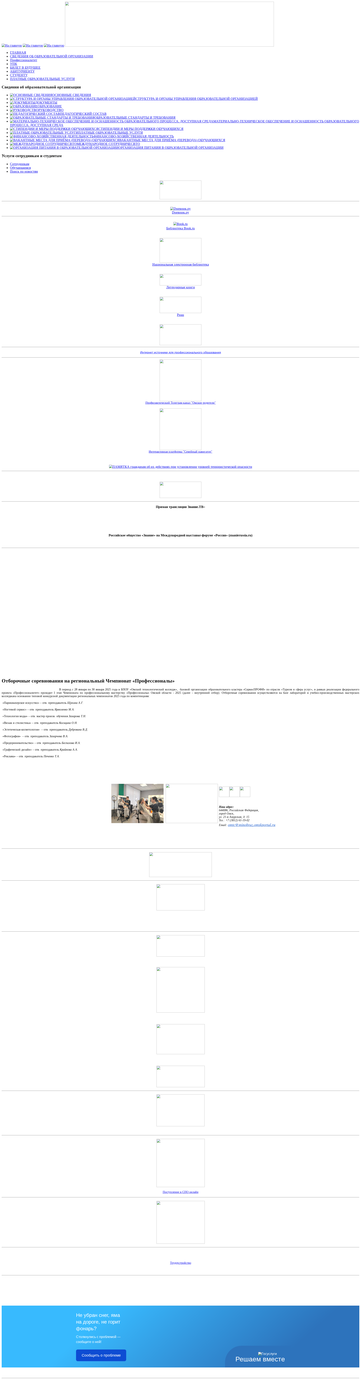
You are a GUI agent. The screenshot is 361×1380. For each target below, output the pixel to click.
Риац (180, 315)
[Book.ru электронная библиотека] (180, 224)
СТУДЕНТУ (19, 75)
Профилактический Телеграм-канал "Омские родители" (180, 402)
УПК (13, 64)
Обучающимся (20, 167)
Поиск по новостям (24, 171)
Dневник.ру (180, 212)
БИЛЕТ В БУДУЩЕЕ (25, 67)
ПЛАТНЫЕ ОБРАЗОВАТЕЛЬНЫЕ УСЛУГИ (42, 79)
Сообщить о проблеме (101, 1355)
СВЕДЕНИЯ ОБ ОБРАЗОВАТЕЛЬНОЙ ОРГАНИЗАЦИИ (51, 56)
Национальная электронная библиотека (180, 264)
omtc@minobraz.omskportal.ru (251, 824)
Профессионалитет (23, 60)
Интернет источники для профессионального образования (180, 352)
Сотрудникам (19, 164)
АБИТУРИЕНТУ (22, 71)
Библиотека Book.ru (180, 228)
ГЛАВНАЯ (18, 52)
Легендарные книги (180, 287)
